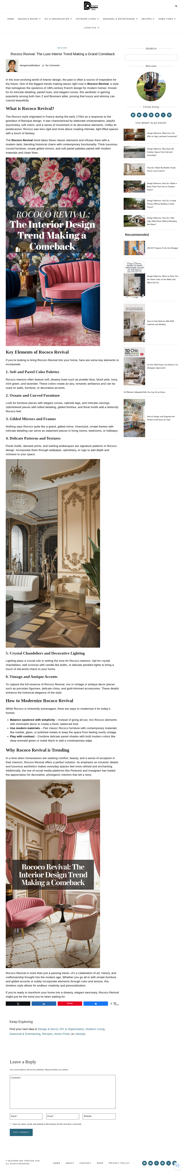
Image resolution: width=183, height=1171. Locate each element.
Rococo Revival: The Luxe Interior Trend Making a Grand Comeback (63, 54)
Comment (16, 1077)
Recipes (147, 19)
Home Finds (165, 19)
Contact (85, 1163)
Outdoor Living (86, 19)
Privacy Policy (119, 1163)
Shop (100, 1163)
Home (10, 19)
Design (62, 48)
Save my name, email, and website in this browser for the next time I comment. (47, 1124)
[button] (29, 18)
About (70, 1163)
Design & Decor (28, 19)
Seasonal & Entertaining (119, 19)
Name (14, 1116)
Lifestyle (90, 28)
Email (50, 1116)
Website (88, 1116)
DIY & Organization (57, 19)
